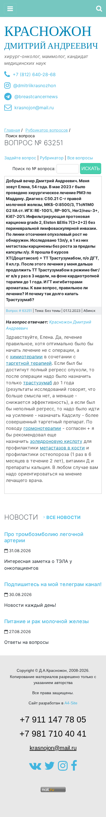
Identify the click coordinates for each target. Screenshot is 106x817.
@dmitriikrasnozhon (34, 85)
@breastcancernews (36, 96)
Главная (12, 130)
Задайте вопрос (20, 157)
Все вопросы (80, 157)
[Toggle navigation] (10, 8)
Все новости (63, 517)
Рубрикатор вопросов (46, 130)
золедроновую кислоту (56, 441)
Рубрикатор (52, 157)
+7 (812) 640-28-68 (34, 74)
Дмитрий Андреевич (51, 36)
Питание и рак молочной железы (46, 621)
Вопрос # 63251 (19, 310)
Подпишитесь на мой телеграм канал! (52, 584)
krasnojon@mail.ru (34, 107)
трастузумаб (37, 382)
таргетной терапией (29, 363)
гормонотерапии (42, 428)
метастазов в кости (62, 448)
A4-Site (70, 703)
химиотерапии (26, 356)
